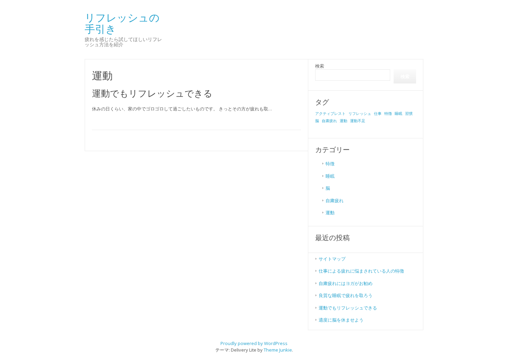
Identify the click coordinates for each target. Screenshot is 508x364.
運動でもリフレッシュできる (152, 93)
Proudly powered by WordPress (254, 343)
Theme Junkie (278, 350)
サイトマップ (332, 259)
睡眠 (398, 113)
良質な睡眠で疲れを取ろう (346, 295)
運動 (343, 120)
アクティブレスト (330, 113)
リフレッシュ (359, 113)
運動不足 (357, 120)
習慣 (409, 113)
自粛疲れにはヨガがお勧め (346, 283)
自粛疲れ (329, 120)
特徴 (388, 113)
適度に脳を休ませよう (341, 320)
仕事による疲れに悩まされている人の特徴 (361, 271)
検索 (319, 66)
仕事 (378, 113)
